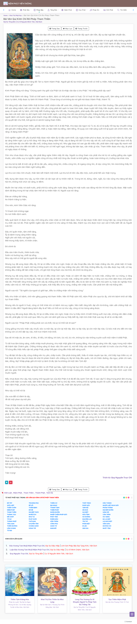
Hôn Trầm (54, 521)
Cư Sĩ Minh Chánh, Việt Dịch (77, 550)
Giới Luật (8, 493)
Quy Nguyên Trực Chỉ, (19, 554)
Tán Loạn (10, 524)
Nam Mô (53, 528)
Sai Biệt (85, 512)
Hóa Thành (107, 503)
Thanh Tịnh (55, 507)
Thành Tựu (11, 514)
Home (13, 10)
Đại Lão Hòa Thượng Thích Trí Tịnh (117, 602)
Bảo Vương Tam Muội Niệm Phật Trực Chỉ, (27, 546)
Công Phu (54, 524)
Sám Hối (106, 512)
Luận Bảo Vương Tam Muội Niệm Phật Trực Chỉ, (30, 550)
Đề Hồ (31, 505)
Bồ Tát (9, 503)
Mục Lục (68, 28)
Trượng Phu (34, 503)
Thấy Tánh (86, 503)
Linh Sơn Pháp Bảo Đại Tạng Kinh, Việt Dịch (79, 546)
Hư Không (86, 517)
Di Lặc (84, 526)
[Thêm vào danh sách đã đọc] (6, 482)
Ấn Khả (85, 510)
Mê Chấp (10, 517)
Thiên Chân (11, 507)
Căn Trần (106, 514)
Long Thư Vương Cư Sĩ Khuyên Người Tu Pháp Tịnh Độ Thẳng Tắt (85, 602)
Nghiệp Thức (34, 512)
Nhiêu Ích (32, 514)
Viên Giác (106, 524)
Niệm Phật (17, 493)
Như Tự (32, 517)
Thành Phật (40, 493)
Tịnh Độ (49, 493)
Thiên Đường (12, 526)
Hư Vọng (106, 517)
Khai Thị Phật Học (16, 15)
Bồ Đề (31, 510)
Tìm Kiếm (123, 10)
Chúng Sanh (34, 526)
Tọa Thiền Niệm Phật (117, 599)
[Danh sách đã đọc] (10, 482)
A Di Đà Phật (107, 521)
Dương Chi (107, 526)
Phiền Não (54, 519)
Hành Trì (32, 528)
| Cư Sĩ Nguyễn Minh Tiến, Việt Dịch (29, 22)
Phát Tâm (54, 517)
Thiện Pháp (54, 510)
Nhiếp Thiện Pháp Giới (58, 514)
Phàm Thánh (108, 507)
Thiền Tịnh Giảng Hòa (20, 599)
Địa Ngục (53, 505)
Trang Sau (55, 28)
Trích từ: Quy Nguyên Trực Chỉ (117, 477)
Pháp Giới (86, 505)
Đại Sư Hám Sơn (45, 604)
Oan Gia (85, 528)
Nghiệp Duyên (108, 510)
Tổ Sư (9, 519)
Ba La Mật (107, 519)
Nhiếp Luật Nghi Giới (111, 505)
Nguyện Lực (87, 519)
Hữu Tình (86, 514)
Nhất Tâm (106, 528)
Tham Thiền (29, 493)
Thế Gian (32, 521)
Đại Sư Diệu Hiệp (52, 546)
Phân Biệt (86, 524)
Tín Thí (85, 521)
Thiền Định (33, 507)
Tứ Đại (9, 530)
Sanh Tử (53, 526)
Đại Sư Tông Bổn (10, 22)
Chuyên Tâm (33, 524)
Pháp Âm (96, 10)
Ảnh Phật (109, 10)
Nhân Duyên (55, 512)
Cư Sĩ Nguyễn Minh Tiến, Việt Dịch (59, 554)
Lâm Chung (11, 528)
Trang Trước (82, 28)
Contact (129, 621)
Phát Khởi (33, 519)
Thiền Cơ (53, 503)
